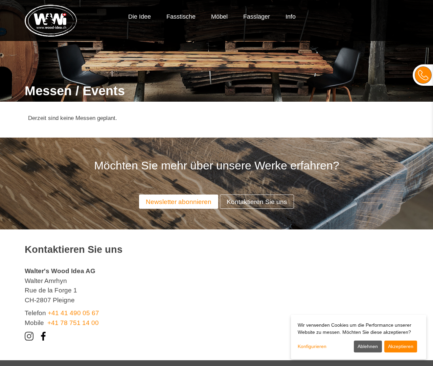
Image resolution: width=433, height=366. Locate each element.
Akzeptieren (400, 346)
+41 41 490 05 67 (73, 313)
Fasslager (256, 16)
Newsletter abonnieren (178, 201)
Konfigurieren (312, 346)
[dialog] (358, 337)
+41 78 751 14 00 (73, 322)
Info (291, 16)
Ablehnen (368, 346)
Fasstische (181, 16)
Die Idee (139, 16)
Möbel (219, 16)
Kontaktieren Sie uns (257, 201)
